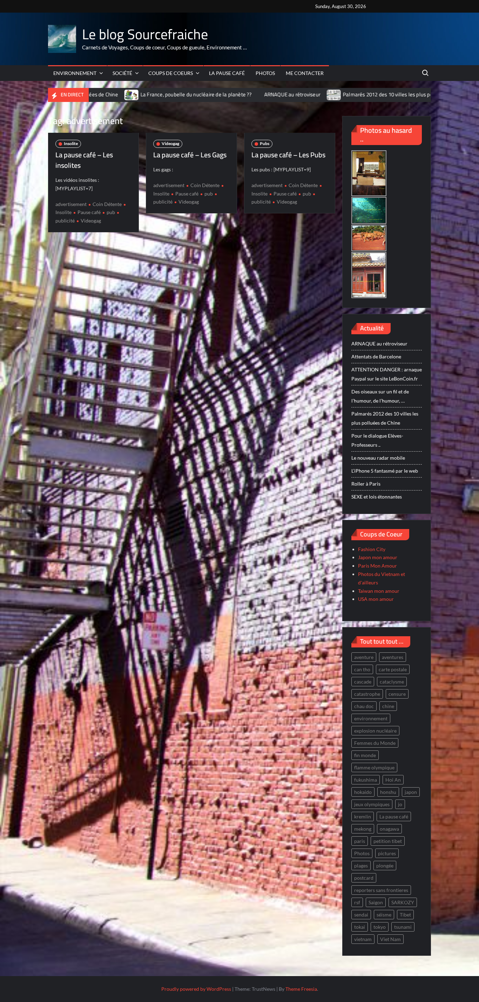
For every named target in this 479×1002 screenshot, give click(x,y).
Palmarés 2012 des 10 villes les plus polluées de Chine (361, 94)
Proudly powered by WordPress (196, 989)
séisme (384, 915)
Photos (265, 73)
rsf (357, 902)
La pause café (227, 73)
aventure (363, 657)
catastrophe (367, 694)
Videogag (91, 221)
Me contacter (305, 73)
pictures (387, 853)
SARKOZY (402, 902)
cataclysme (392, 682)
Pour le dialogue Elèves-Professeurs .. (377, 440)
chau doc (364, 706)
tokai (359, 927)
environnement (370, 718)
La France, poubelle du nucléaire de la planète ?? (152, 94)
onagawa (389, 829)
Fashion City (371, 549)
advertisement (71, 204)
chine (388, 706)
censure (397, 694)
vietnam (363, 939)
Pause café (89, 212)
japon (411, 792)
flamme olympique (374, 767)
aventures (392, 657)
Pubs (264, 143)
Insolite (71, 143)
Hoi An (393, 780)
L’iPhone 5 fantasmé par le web (384, 471)
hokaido (363, 792)
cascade (362, 682)
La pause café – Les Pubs (288, 154)
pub (111, 212)
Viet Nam (390, 939)
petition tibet (387, 841)
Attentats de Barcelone (376, 356)
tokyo (379, 927)
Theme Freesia (301, 989)
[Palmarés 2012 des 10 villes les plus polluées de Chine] (290, 94)
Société (122, 73)
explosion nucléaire (375, 731)
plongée (384, 866)
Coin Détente (107, 204)
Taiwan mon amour (378, 591)
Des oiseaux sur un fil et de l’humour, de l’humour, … (380, 396)
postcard (363, 878)
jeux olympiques (372, 804)
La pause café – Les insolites (84, 160)
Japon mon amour (377, 557)
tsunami (403, 927)
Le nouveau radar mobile (378, 458)
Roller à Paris (365, 484)
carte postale (393, 669)
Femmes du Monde (375, 743)
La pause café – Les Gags (190, 154)
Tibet (405, 915)
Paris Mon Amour (377, 566)
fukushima (365, 780)
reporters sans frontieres (381, 890)
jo (400, 804)
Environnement (74, 73)
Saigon (376, 902)
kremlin (362, 816)
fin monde (365, 755)
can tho (362, 669)
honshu (388, 792)
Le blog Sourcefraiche (145, 34)
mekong (362, 829)
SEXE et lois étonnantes (376, 497)
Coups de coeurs (170, 73)
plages (361, 866)
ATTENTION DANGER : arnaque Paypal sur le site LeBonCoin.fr (386, 374)
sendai (361, 915)
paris (359, 841)
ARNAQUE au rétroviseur (248, 94)
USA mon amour (376, 599)
